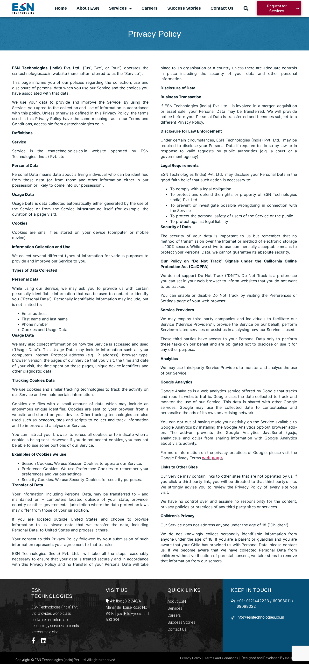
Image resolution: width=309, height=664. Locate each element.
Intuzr (289, 658)
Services (118, 8)
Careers (149, 8)
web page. (212, 457)
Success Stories (184, 8)
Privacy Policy (190, 658)
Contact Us (222, 8)
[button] (246, 8)
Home (61, 8)
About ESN (88, 8)
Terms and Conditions (221, 658)
